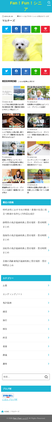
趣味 (5, 363)
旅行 (5, 320)
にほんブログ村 (9, 399)
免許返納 (7, 303)
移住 (5, 329)
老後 (5, 346)
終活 (5, 337)
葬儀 (5, 355)
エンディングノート (13, 294)
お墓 (5, 285)
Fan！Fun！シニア (26, 6)
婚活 (5, 311)
